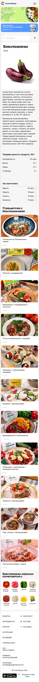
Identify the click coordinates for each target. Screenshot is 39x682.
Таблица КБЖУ (8, 643)
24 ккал (33, 159)
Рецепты (6, 616)
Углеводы (6, 171)
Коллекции (7, 632)
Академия (7, 637)
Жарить (5, 192)
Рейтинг (6, 627)
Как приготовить (10, 183)
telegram (27, 627)
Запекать (6, 200)
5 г (35, 171)
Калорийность (8, 159)
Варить (5, 188)
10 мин (31, 192)
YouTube (27, 621)
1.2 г (34, 163)
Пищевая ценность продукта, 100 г (19, 154)
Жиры (5, 167)
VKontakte (27, 616)
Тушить (5, 196)
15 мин (31, 196)
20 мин (31, 188)
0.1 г (34, 167)
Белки (5, 163)
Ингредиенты (8, 621)
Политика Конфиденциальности (10, 664)
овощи (5, 51)
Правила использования (9, 657)
